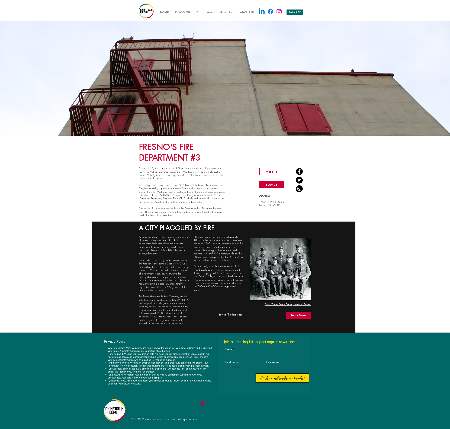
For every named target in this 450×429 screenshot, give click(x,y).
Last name (272, 362)
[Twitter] (299, 180)
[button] (182, 11)
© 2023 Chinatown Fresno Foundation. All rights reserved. (165, 419)
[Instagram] (279, 11)
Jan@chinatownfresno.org (127, 383)
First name (232, 362)
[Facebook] (270, 11)
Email (229, 349)
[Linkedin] (261, 11)
